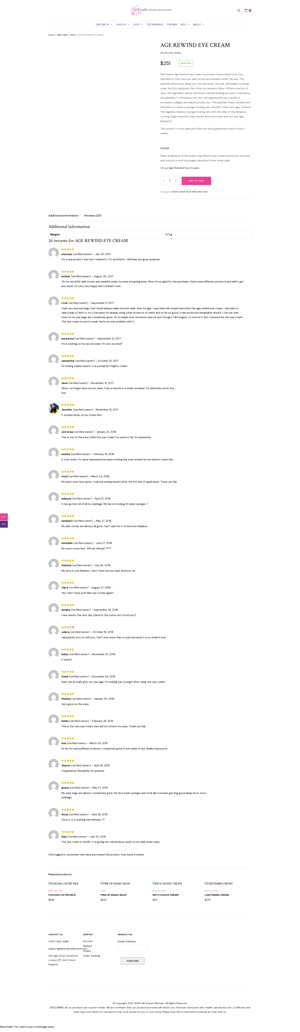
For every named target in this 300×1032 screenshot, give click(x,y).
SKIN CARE (62, 35)
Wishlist (87, 946)
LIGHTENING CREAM (217, 894)
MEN (194, 191)
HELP (183, 24)
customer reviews (170, 52)
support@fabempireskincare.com (67, 948)
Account (88, 941)
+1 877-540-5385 (58, 941)
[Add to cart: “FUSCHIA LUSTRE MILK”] (90, 888)
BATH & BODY (178, 191)
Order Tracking (91, 955)
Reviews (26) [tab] (92, 215)
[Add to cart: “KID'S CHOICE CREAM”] (194, 888)
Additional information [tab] (63, 215)
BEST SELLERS (55, 891)
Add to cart (196, 181)
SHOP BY (121, 24)
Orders (87, 950)
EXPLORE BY (102, 24)
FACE (73, 35)
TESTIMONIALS (155, 24)
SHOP (136, 24)
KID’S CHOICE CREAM (165, 894)
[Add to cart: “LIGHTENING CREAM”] (247, 888)
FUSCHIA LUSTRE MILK (62, 894)
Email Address (127, 941)
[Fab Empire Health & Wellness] (150, 10)
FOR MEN (172, 24)
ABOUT (197, 24)
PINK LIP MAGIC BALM (114, 894)
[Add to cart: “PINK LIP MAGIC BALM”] (142, 888)
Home (51, 35)
